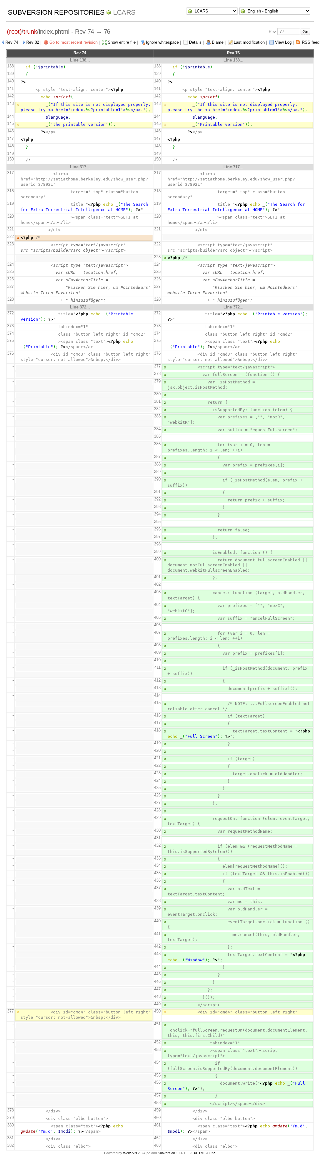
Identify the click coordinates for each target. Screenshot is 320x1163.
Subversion (166, 1153)
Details (195, 42)
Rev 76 (233, 53)
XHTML (199, 1153)
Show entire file (122, 42)
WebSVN (130, 1153)
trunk (30, 31)
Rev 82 (32, 42)
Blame (217, 42)
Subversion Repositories (56, 12)
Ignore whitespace (162, 42)
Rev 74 (11, 42)
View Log (283, 42)
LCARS (124, 12)
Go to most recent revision (73, 42)
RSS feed (310, 42)
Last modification (249, 42)
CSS (212, 1153)
